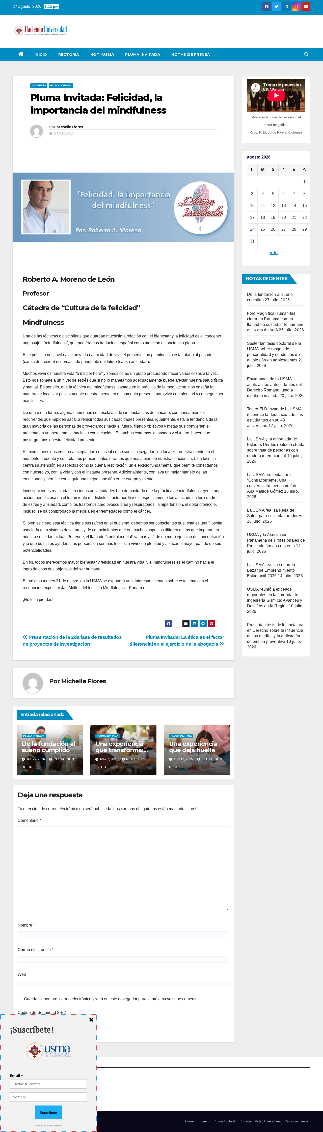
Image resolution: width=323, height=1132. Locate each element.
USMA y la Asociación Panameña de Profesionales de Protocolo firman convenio (276, 540)
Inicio (41, 54)
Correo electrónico (35, 949)
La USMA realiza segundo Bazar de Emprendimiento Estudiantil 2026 (271, 570)
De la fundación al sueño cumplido (48, 747)
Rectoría (68, 54)
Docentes (39, 85)
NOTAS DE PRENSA (190, 54)
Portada (245, 1121)
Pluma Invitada (142, 54)
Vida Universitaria (268, 1121)
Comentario (29, 820)
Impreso (203, 1121)
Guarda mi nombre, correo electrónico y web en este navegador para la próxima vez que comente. (111, 999)
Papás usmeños (296, 1121)
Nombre (26, 925)
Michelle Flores (70, 127)
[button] (306, 54)
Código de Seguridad (37, 1012)
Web (22, 974)
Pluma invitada (60, 85)
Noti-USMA (102, 54)
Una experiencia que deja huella (193, 747)
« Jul (274, 253)
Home (189, 1121)
